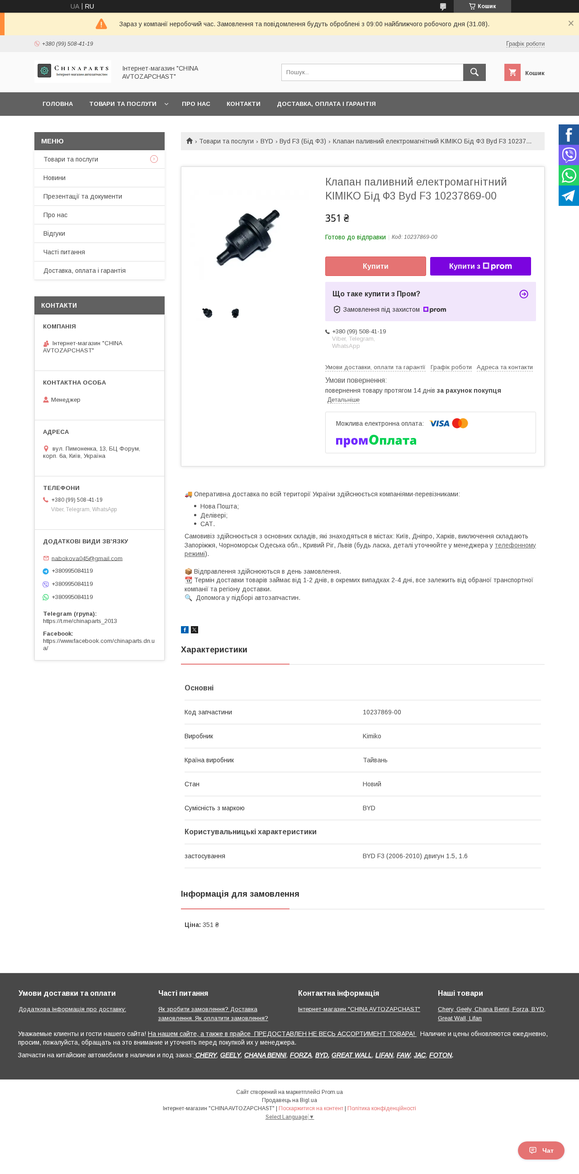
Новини (54, 177)
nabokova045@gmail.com (87, 558)
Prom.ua (332, 1092)
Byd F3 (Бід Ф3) (303, 141)
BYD (267, 141)
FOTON (440, 1055)
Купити (376, 266)
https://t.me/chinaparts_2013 (80, 621)
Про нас (196, 103)
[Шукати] (474, 72)
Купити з (464, 266)
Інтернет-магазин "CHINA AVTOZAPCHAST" (359, 1009)
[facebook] (185, 631)
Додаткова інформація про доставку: (72, 1009)
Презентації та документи (82, 196)
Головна (58, 103)
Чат (548, 1150)
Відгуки (54, 233)
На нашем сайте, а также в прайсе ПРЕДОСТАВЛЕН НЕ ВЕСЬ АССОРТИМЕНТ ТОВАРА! (282, 1033)
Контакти (244, 103)
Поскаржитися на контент (311, 1108)
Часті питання (64, 252)
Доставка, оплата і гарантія (326, 103)
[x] (194, 631)
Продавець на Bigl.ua (289, 1100)
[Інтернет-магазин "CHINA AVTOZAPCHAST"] (72, 80)
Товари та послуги (123, 103)
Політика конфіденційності (381, 1108)
